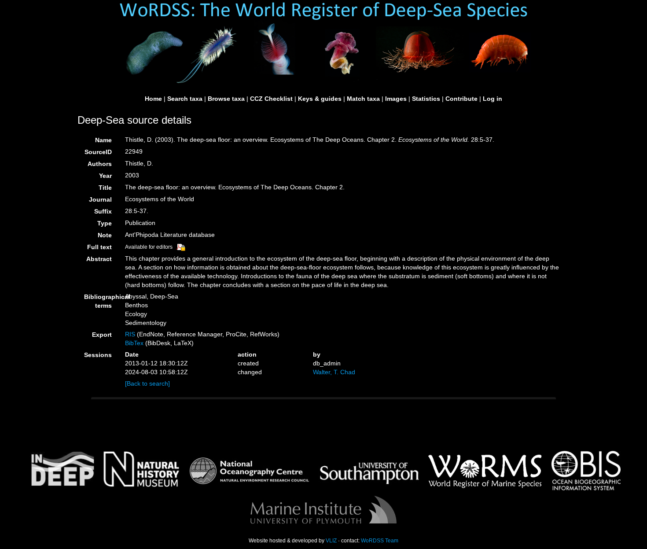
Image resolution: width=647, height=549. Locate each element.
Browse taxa (226, 98)
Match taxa (363, 98)
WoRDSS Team (379, 541)
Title (105, 187)
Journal (100, 199)
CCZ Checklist (271, 98)
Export (102, 334)
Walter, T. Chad (334, 372)
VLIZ (331, 541)
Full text (99, 247)
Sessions (98, 354)
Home (153, 98)
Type (104, 223)
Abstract (99, 258)
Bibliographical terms (101, 301)
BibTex (134, 342)
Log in (492, 98)
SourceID (98, 151)
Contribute (461, 98)
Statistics (426, 98)
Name (103, 140)
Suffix (103, 211)
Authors (100, 163)
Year (105, 175)
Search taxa (184, 98)
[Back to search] (147, 383)
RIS (130, 334)
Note (105, 235)
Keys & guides (320, 98)
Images (396, 98)
